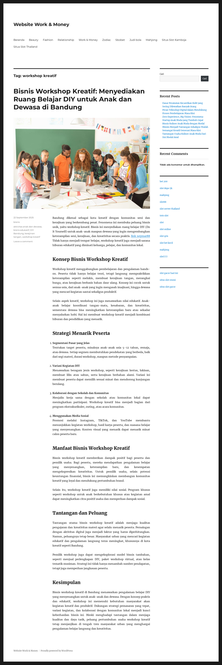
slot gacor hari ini (169, 273)
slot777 (164, 256)
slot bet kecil (166, 243)
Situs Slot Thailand (25, 46)
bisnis (16, 222)
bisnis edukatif (21, 230)
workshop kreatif (31, 237)
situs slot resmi (168, 280)
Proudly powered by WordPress (57, 650)
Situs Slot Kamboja (174, 39)
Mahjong (151, 39)
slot (162, 222)
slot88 (163, 202)
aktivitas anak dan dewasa (27, 226)
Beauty (33, 39)
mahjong (164, 195)
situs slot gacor (168, 286)
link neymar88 (140, 236)
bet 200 (163, 181)
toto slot (164, 215)
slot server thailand (170, 208)
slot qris (164, 236)
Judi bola (135, 39)
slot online (165, 229)
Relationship (66, 39)
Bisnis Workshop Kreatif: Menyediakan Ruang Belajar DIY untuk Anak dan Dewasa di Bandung (79, 99)
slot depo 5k (166, 188)
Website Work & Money (41, 24)
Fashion (48, 39)
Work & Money (88, 39)
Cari (162, 74)
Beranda (18, 39)
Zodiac (106, 39)
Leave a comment (23, 241)
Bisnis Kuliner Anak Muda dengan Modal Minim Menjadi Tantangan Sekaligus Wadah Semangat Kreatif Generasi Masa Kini (185, 127)
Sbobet (120, 39)
